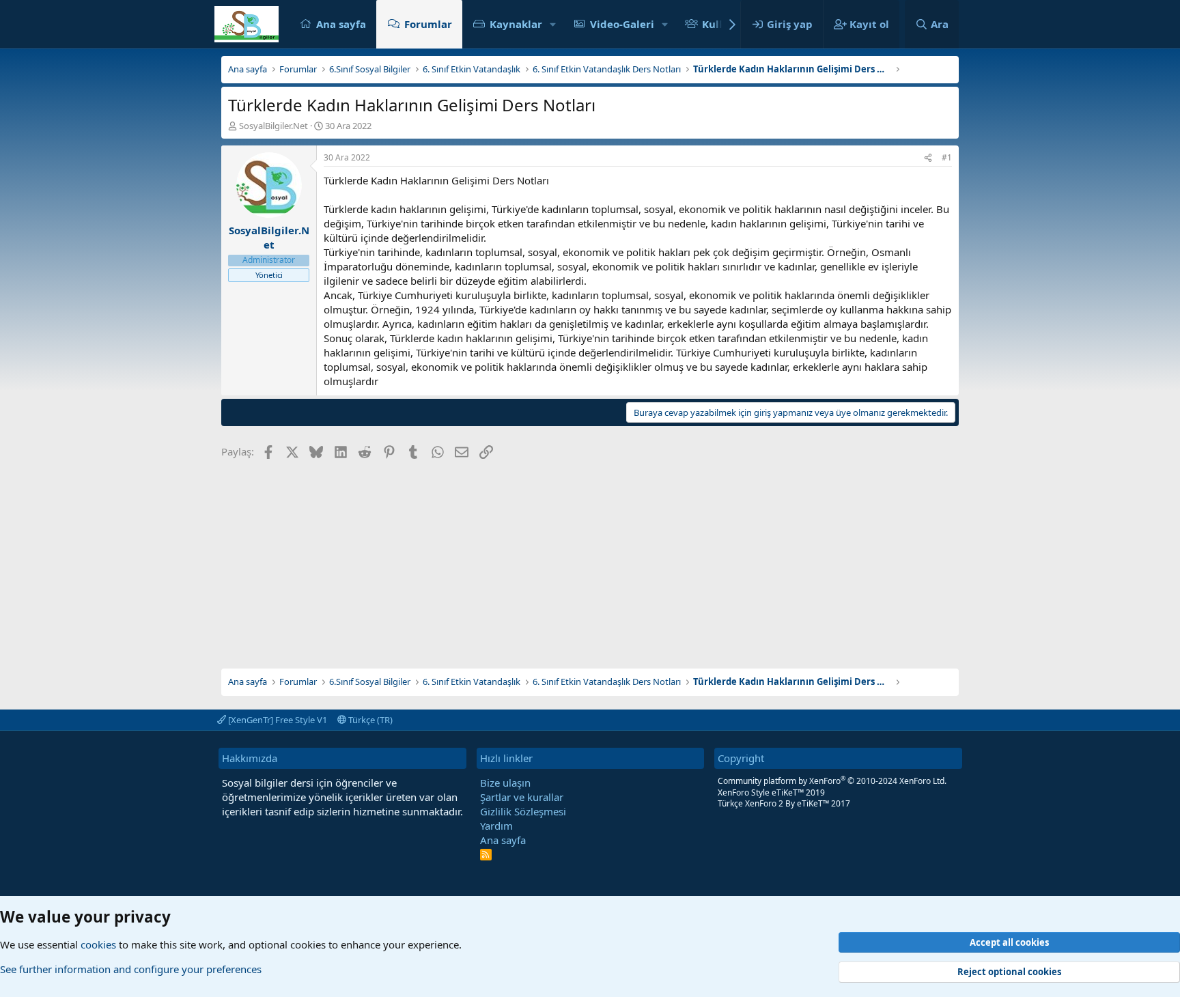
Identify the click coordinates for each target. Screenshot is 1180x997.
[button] (553, 24)
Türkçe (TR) (369, 720)
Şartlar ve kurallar (521, 797)
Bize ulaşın (505, 782)
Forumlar (428, 24)
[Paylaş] (928, 158)
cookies (98, 944)
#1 (947, 157)
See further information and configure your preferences (131, 969)
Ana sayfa (341, 24)
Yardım (496, 825)
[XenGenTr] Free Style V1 (276, 720)
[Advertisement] (590, 559)
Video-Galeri (622, 24)
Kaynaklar (516, 24)
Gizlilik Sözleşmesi (523, 811)
